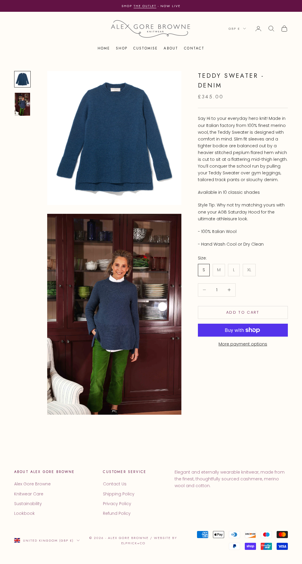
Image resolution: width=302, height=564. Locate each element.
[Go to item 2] (22, 104)
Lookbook (24, 513)
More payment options (243, 344)
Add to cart (243, 312)
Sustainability (28, 504)
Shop (121, 48)
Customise (145, 48)
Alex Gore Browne (32, 484)
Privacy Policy (117, 504)
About (171, 48)
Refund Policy (117, 513)
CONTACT (194, 48)
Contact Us (115, 484)
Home (104, 48)
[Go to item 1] (22, 79)
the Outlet (145, 6)
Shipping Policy (118, 494)
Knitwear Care (28, 494)
